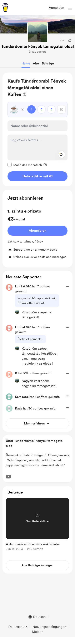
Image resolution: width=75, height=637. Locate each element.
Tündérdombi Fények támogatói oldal (37, 46)
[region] (37, 129)
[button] (70, 8)
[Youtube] (8, 476)
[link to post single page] (37, 525)
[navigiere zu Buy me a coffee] (5, 7)
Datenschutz (17, 627)
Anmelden (56, 8)
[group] (38, 233)
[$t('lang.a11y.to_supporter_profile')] (17, 311)
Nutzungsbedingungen (49, 627)
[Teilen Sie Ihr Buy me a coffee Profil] (70, 40)
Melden (37, 632)
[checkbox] (25, 164)
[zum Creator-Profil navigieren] (37, 32)
